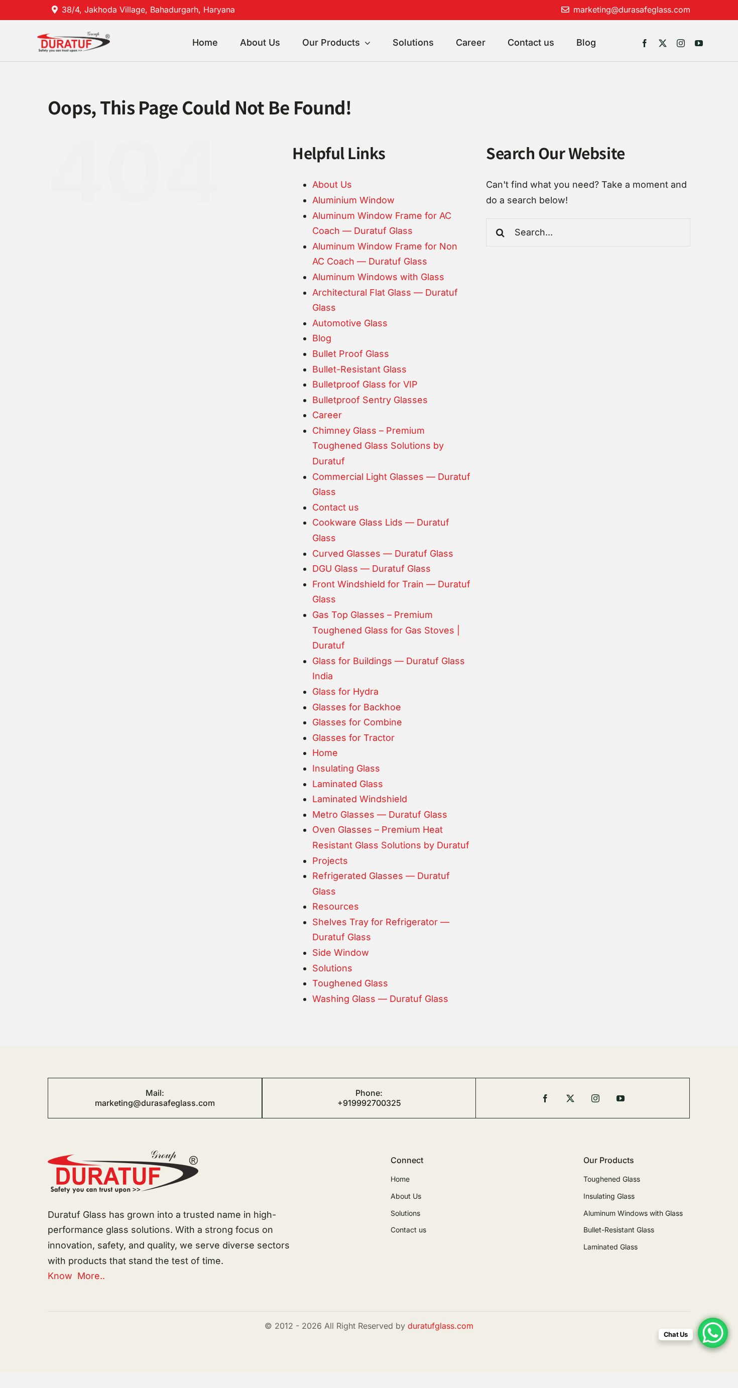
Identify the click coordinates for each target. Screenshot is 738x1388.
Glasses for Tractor (353, 737)
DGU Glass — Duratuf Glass (371, 568)
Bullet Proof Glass (350, 353)
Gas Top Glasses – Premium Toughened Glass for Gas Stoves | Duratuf (386, 630)
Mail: (155, 1093)
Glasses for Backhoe (356, 707)
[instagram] (681, 43)
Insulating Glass (346, 768)
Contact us (335, 507)
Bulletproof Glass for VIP (365, 384)
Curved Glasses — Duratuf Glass (382, 553)
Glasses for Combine (357, 722)
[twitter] (663, 43)
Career (327, 415)
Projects (330, 860)
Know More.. (76, 1276)
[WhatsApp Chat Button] (713, 1333)
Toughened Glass (350, 983)
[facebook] (645, 43)
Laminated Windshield (359, 799)
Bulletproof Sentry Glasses (370, 400)
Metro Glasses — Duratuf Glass (379, 814)
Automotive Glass (350, 323)
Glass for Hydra (345, 691)
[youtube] (699, 43)
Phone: (369, 1093)
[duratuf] (73, 36)
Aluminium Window (353, 200)
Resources (335, 906)
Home (325, 752)
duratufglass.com (440, 1326)
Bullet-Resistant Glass (359, 369)
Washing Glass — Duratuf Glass (380, 998)
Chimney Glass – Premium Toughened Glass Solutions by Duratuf (378, 445)
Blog (321, 338)
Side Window (340, 952)
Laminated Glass (347, 784)
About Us (332, 184)
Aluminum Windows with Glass (378, 277)
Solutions (332, 968)
